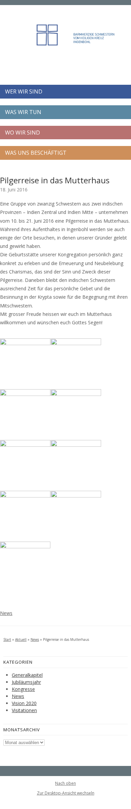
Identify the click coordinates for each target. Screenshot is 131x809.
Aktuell (21, 639)
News (6, 613)
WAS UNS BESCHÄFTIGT (36, 152)
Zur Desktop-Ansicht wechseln (65, 793)
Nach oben (65, 783)
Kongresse (23, 689)
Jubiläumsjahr (26, 682)
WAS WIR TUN (23, 112)
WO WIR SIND (22, 132)
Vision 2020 (24, 703)
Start (7, 639)
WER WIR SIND (23, 91)
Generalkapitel (27, 675)
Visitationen (24, 710)
